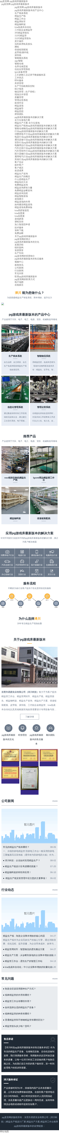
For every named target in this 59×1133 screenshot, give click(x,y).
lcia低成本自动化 (23, 27)
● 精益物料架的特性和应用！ (17, 872)
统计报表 (19, 89)
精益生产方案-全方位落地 (27, 123)
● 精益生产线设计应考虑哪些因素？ (20, 866)
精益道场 (19, 105)
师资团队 (19, 114)
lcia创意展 (20, 213)
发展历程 (19, 244)
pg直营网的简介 (22, 239)
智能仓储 (19, 63)
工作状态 (19, 77)
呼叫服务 (19, 80)
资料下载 (19, 230)
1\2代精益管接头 (23, 38)
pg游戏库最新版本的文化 (27, 242)
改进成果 (19, 170)
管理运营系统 (21, 100)
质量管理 (19, 97)
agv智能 (19, 61)
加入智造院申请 (22, 224)
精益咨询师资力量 (23, 187)
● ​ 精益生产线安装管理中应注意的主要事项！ (25, 878)
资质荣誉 (19, 250)
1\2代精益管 (21, 35)
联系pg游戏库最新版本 (26, 276)
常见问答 (19, 273)
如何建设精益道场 (23, 204)
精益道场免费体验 (23, 207)
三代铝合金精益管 (23, 30)
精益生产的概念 (22, 176)
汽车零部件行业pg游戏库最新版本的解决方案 (37, 151)
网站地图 (4, 1131)
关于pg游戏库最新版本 (26, 236)
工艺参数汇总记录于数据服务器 (30, 75)
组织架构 (19, 247)
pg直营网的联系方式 (25, 279)
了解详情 (29, 716)
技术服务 (19, 227)
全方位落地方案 (22, 120)
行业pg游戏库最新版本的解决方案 (31, 131)
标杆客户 (19, 165)
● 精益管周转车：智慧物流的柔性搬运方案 (24, 949)
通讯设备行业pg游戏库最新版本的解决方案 (36, 139)
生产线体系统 (21, 13)
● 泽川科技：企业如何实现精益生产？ (21, 860)
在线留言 (19, 285)
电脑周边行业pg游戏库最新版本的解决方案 (36, 145)
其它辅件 (19, 41)
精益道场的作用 (22, 201)
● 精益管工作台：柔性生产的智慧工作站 (22, 961)
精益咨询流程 (21, 193)
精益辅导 (19, 108)
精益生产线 (20, 16)
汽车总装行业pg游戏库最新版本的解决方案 (36, 148)
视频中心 (19, 262)
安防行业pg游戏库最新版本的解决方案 (33, 142)
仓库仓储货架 (21, 66)
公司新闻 (19, 267)
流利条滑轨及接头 (23, 44)
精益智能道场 (21, 196)
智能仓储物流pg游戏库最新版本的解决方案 (36, 128)
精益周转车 (20, 21)
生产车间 (19, 253)
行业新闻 (19, 270)
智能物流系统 (21, 58)
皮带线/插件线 (21, 52)
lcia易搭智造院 (22, 210)
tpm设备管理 (21, 72)
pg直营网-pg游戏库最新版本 (15, 4)
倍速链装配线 (21, 49)
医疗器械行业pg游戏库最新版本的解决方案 (36, 153)
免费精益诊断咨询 (23, 190)
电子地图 (19, 282)
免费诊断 (19, 233)
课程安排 (19, 221)
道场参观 (19, 219)
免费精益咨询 (21, 185)
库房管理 (19, 83)
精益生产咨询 (21, 173)
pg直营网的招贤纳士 (25, 256)
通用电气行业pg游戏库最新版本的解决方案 (36, 156)
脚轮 (17, 47)
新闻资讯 (19, 265)
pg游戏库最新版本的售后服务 (29, 258)
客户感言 (19, 167)
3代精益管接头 (22, 32)
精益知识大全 (21, 182)
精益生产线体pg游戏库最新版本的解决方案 (36, 125)
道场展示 (19, 199)
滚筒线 (18, 55)
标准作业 (19, 103)
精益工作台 (20, 18)
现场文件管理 (21, 94)
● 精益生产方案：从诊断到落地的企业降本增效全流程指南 (29, 955)
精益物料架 (20, 24)
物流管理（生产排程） (26, 91)
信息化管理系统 (22, 69)
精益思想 (19, 111)
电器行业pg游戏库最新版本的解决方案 (33, 137)
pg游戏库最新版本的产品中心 (29, 10)
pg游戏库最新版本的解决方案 (29, 117)
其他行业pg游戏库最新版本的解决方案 (33, 159)
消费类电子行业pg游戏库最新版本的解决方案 (37, 134)
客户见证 (19, 162)
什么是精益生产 (22, 179)
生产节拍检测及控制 (24, 86)
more (55, 801)
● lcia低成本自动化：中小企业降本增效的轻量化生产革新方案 (29, 967)
